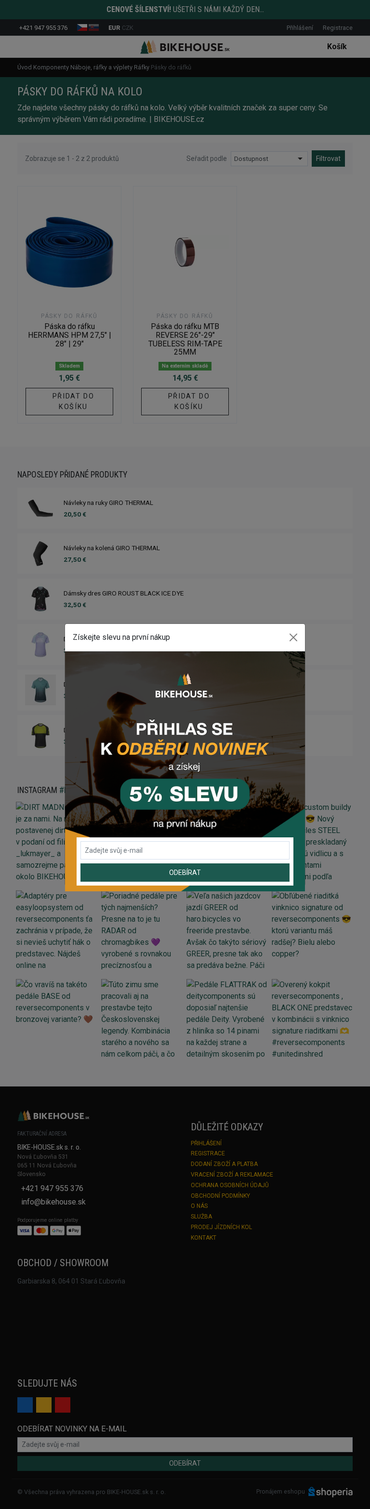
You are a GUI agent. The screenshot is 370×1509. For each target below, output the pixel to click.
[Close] (293, 637)
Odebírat (185, 872)
